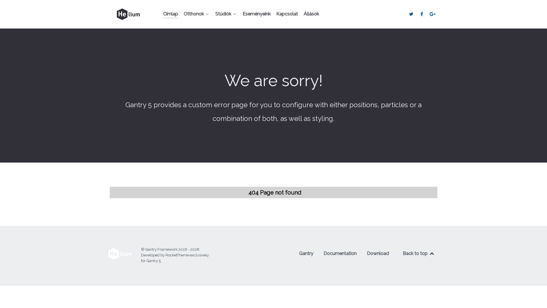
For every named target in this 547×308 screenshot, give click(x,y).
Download (378, 253)
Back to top (416, 253)
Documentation (340, 253)
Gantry (306, 253)
